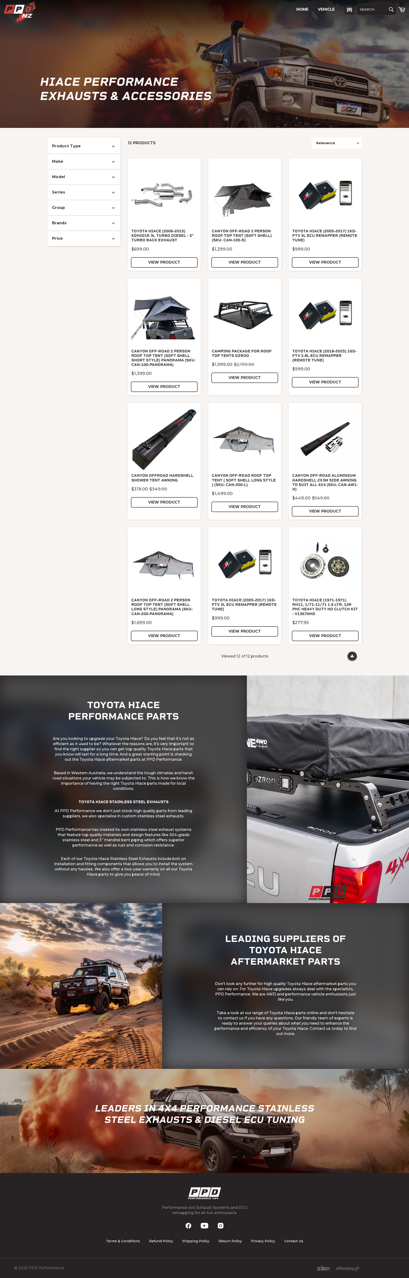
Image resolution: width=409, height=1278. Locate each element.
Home (302, 9)
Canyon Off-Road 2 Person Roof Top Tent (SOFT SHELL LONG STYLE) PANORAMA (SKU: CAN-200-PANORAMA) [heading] (162, 607)
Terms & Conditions (123, 1241)
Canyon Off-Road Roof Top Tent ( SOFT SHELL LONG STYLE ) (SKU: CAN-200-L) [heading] (244, 480)
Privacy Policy (263, 1241)
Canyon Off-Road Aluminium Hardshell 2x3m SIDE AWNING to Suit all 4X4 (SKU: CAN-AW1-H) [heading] (325, 482)
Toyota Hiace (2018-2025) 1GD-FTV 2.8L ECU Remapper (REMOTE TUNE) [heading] (324, 355)
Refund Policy (161, 1241)
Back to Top (352, 656)
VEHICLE (326, 9)
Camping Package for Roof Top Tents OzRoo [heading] (242, 353)
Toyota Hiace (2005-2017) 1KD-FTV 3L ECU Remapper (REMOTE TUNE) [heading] (324, 235)
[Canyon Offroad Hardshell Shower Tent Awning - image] (164, 439)
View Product (164, 262)
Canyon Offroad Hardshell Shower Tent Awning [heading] (162, 477)
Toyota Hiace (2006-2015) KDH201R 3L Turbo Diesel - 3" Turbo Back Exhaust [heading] (162, 235)
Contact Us (293, 1241)
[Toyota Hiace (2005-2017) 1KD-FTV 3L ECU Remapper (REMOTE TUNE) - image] (325, 195)
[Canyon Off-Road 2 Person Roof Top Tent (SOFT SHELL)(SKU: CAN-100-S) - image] (245, 195)
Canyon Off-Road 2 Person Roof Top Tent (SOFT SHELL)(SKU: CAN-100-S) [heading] (242, 235)
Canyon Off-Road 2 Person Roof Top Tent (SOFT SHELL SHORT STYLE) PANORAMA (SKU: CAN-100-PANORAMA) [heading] (163, 358)
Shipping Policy (195, 1241)
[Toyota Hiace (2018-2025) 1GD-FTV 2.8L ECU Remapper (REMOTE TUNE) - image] (325, 315)
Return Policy (230, 1241)
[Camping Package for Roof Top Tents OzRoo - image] (245, 315)
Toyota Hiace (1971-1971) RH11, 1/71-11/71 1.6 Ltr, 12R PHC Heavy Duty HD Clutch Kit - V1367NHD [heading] (325, 607)
